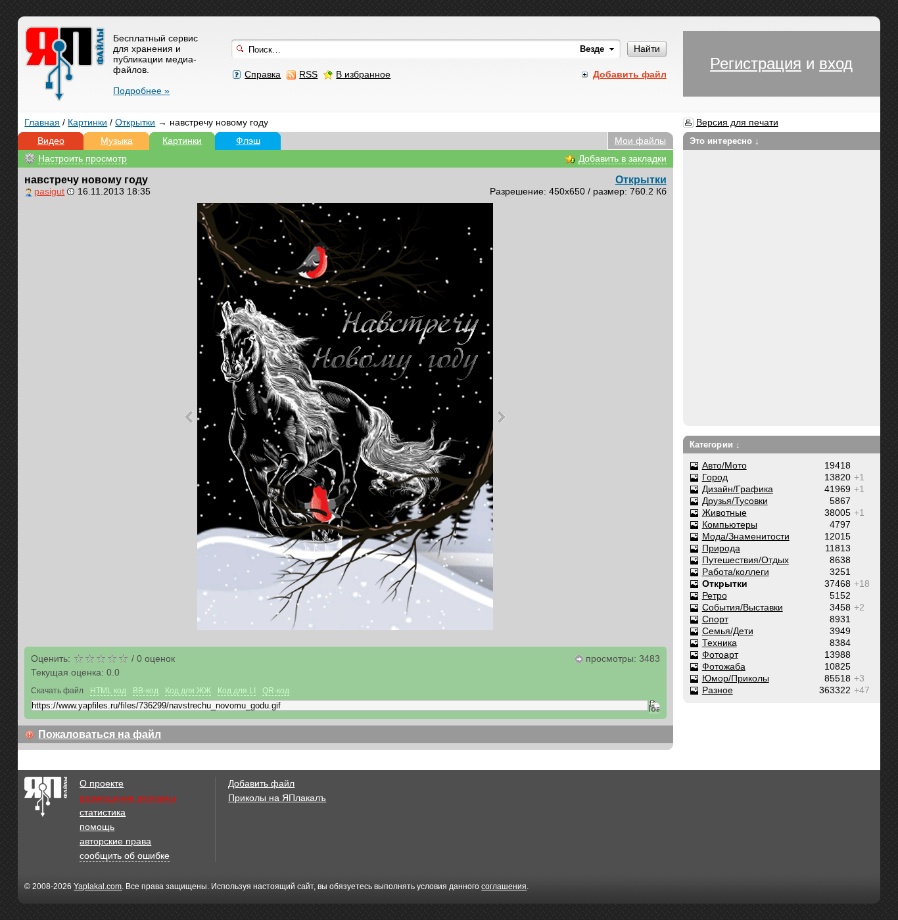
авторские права (115, 841)
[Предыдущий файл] (189, 416)
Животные (724, 512)
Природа (721, 548)
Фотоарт (720, 654)
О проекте (102, 783)
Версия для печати (737, 122)
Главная (42, 122)
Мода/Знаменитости (746, 536)
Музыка (117, 140)
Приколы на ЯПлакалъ (277, 798)
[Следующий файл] (501, 416)
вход (836, 63)
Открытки (135, 122)
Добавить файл (261, 783)
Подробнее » (141, 90)
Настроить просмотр (82, 158)
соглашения (504, 886)
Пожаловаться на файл (99, 734)
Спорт (715, 619)
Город (715, 477)
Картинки (87, 122)
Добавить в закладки (623, 158)
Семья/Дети (727, 631)
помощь (97, 826)
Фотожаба (723, 666)
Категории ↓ (715, 444)
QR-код (275, 690)
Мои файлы (640, 140)
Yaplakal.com (98, 886)
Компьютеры (729, 524)
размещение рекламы (128, 798)
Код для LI (237, 690)
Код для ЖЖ (188, 690)
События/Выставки (742, 607)
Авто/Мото (724, 465)
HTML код (108, 690)
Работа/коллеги (735, 571)
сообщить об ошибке (125, 855)
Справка (263, 74)
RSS (308, 74)
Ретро (714, 595)
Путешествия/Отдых (745, 560)
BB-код (145, 690)
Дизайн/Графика (737, 489)
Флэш (248, 140)
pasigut (49, 191)
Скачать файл (57, 690)
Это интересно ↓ (725, 141)
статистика (103, 812)
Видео (50, 140)
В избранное (363, 74)
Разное (717, 690)
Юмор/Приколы (735, 678)
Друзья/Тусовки (735, 500)
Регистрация (755, 63)
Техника (719, 642)
